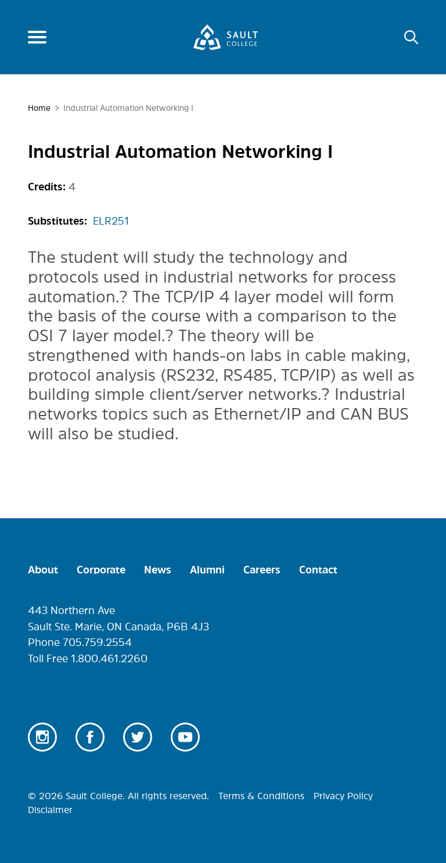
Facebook (90, 737)
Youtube (185, 737)
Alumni (207, 570)
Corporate (101, 570)
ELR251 (111, 221)
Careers (261, 570)
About (43, 570)
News (157, 570)
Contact (318, 570)
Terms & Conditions (261, 795)
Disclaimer (50, 809)
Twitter (137, 737)
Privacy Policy (343, 795)
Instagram (42, 737)
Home (39, 108)
